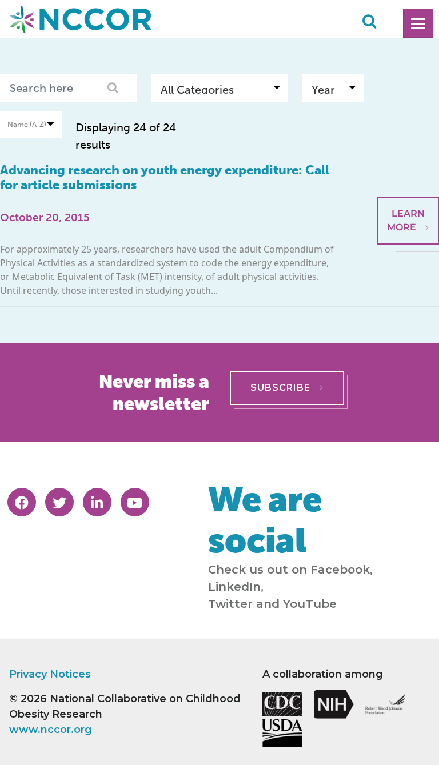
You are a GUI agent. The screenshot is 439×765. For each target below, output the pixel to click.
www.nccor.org (50, 729)
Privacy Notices (50, 674)
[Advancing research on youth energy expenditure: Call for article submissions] (408, 169)
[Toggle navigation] (418, 23)
